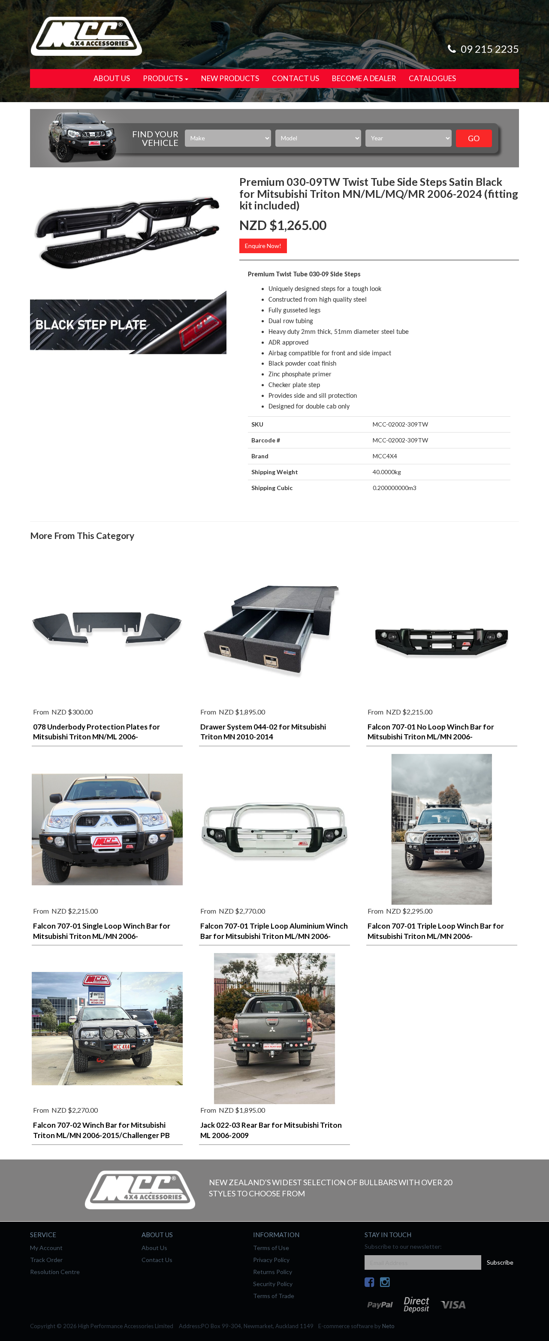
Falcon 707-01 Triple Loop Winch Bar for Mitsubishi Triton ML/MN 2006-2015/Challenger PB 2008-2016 (436, 936)
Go (474, 138)
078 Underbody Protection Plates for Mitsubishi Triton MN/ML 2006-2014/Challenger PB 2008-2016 (96, 737)
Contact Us (295, 78)
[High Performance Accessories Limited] (86, 35)
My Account (46, 1247)
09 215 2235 (489, 48)
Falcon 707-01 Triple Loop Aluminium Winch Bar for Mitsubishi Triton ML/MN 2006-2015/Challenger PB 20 (274, 936)
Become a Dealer (364, 78)
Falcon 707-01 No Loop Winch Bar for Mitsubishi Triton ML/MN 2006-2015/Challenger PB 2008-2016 (431, 737)
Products (163, 78)
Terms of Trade (273, 1295)
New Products (230, 78)
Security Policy (273, 1283)
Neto (388, 1326)
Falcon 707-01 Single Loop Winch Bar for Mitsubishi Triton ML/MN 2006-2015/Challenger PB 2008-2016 (101, 936)
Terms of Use (271, 1247)
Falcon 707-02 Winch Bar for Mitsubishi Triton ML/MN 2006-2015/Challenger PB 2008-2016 (101, 1135)
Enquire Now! (263, 245)
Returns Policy (272, 1271)
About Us (112, 78)
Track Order (46, 1259)
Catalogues (432, 78)
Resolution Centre (55, 1271)
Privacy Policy (271, 1259)
